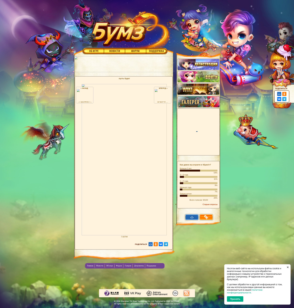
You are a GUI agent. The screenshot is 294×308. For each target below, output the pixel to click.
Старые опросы (210, 204)
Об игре (93, 51)
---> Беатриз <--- (85, 102)
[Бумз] (129, 28)
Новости (114, 51)
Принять (235, 299)
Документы (139, 266)
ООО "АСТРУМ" (172, 301)
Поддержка (157, 51)
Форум (135, 51)
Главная (90, 266)
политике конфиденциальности (245, 291)
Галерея (128, 266)
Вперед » (163, 88)
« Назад (85, 88)
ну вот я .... (162, 102)
